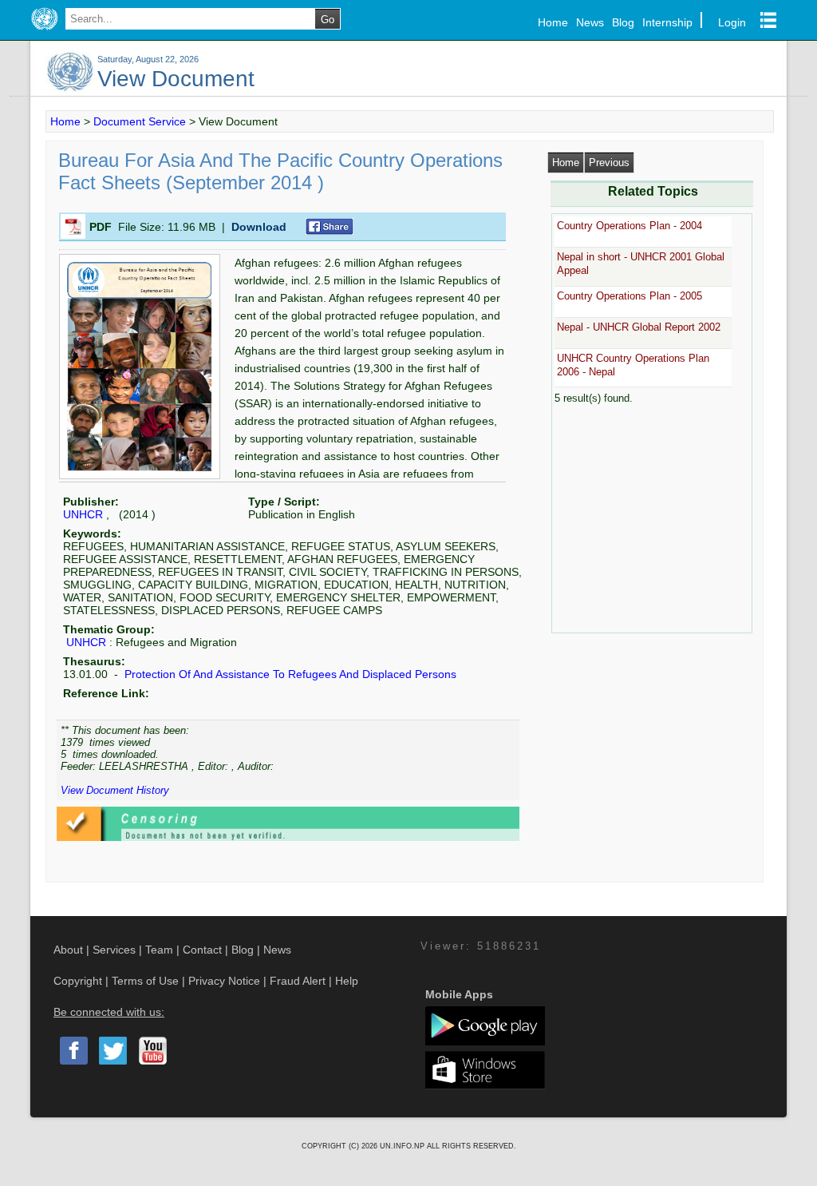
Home (553, 22)
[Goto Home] (44, 30)
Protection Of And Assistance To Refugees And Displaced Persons (288, 674)
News (590, 22)
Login (732, 22)
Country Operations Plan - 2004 (629, 226)
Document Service (139, 121)
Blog (623, 22)
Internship (667, 22)
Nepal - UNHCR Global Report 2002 (638, 327)
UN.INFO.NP (403, 1146)
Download (258, 226)
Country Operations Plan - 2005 (629, 296)
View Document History (115, 790)
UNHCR (83, 514)
